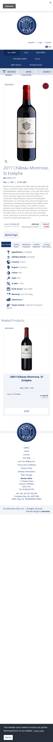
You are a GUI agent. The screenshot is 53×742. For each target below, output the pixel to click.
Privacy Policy (26, 468)
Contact (26, 454)
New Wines (40, 53)
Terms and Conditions (26, 465)
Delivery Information (26, 471)
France (23, 262)
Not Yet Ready (27, 294)
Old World (30, 257)
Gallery (26, 447)
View (26, 411)
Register (31, 42)
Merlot (9, 308)
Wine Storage (26, 475)
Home (26, 451)
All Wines (12, 53)
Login (40, 42)
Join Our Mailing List (26, 461)
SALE (26, 53)
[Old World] (26, 161)
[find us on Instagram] (12, 13)
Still (12, 182)
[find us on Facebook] (3, 13)
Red (5, 182)
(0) (49, 46)
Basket (48, 42)
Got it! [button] (8, 737)
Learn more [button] (39, 731)
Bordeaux (23, 267)
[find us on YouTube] (8, 13)
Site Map (26, 458)
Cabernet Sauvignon (33, 305)
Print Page (12, 235)
